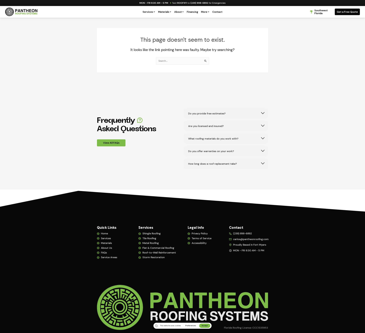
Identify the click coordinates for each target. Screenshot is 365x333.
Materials (163, 12)
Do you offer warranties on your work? (211, 151)
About (178, 12)
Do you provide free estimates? (207, 113)
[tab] (226, 113)
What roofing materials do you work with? (213, 138)
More (204, 12)
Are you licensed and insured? (206, 126)
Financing (192, 12)
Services (148, 12)
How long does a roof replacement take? (212, 164)
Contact (217, 12)
